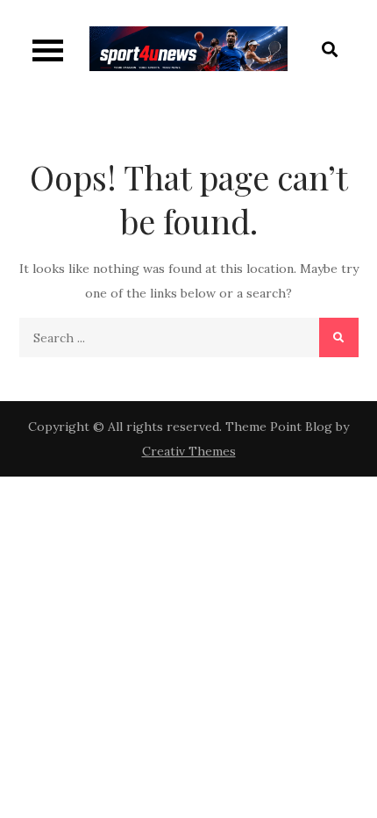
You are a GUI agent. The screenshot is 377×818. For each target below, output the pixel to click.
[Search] (339, 337)
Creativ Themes (189, 451)
